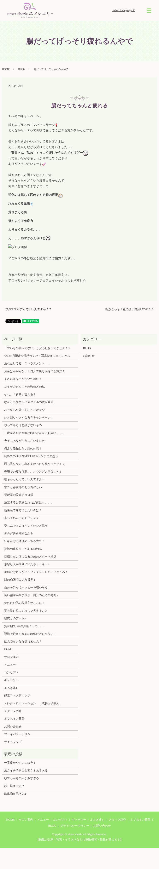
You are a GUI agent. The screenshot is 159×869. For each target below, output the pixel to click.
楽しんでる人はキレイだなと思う (26, 525)
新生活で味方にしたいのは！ (23, 510)
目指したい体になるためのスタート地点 (30, 556)
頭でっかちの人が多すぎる (21, 778)
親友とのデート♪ (15, 618)
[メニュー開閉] (149, 10)
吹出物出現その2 (15, 793)
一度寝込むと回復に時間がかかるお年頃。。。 (34, 433)
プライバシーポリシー (18, 734)
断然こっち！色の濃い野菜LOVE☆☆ (129, 309)
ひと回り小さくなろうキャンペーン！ (28, 417)
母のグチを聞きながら (18, 533)
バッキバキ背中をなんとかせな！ (26, 409)
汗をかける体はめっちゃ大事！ (24, 541)
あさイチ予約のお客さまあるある (26, 770)
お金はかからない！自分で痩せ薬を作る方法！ (34, 371)
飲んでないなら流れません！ (23, 641)
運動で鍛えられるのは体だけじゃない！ (30, 633)
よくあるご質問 (14, 718)
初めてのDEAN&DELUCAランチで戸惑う (31, 456)
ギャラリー (11, 680)
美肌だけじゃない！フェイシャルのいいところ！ (36, 572)
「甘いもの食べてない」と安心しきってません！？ (37, 348)
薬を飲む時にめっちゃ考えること (26, 610)
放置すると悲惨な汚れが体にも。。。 (28, 502)
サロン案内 (11, 657)
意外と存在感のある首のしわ (23, 487)
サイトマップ (13, 741)
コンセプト (11, 672)
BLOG (21, 69)
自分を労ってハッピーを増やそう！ (27, 587)
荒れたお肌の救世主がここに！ (24, 602)
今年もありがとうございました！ (26, 440)
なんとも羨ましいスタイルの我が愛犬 (28, 402)
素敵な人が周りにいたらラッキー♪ (26, 564)
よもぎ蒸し (11, 687)
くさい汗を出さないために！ (23, 378)
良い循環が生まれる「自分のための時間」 (31, 595)
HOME (6, 69)
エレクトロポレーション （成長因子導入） (33, 703)
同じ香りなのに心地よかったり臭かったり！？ (34, 463)
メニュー (10, 664)
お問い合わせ (13, 726)
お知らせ (89, 355)
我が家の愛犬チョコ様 (18, 494)
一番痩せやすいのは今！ (20, 762)
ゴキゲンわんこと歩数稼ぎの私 (24, 386)
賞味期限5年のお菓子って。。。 (25, 626)
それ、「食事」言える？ (20, 394)
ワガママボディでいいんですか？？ (28, 309)
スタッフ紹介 (13, 711)
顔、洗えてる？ (14, 785)
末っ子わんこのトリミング (21, 517)
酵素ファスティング (17, 695)
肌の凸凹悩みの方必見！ (20, 579)
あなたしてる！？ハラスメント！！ (27, 363)
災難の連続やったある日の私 (23, 548)
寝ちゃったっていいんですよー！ (26, 479)
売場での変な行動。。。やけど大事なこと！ (33, 471)
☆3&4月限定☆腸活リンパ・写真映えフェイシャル (37, 355)
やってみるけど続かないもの (23, 425)
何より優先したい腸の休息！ (23, 448)
